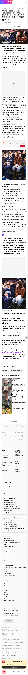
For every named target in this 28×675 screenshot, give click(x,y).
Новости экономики (9, 535)
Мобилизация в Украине (11, 517)
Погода (5, 493)
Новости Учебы (8, 565)
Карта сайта (17, 471)
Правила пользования (7, 462)
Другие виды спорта (9, 600)
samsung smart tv (16, 634)
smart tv (6, 634)
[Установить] (14, 664)
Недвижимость (8, 580)
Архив (16, 469)
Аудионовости (7, 492)
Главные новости (8, 484)
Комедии (6, 559)
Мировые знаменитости (12, 6)
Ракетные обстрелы (8, 500)
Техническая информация (18, 458)
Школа (5, 569)
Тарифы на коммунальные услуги (12, 542)
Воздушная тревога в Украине (11, 506)
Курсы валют (7, 538)
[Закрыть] (25, 661)
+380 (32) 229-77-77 (10, 654)
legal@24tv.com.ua (18, 655)
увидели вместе (12, 337)
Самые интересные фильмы (10, 553)
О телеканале (5, 455)
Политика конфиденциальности (6, 465)
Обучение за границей (9, 575)
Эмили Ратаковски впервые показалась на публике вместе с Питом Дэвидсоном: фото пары (22, 6)
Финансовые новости (9, 540)
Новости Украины (8, 486)
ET (19, 222)
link (15, 432)
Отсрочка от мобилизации (10, 526)
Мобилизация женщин (9, 522)
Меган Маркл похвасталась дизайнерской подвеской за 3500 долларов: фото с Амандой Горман (13, 99)
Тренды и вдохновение (9, 585)
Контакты (17, 461)
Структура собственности (18, 466)
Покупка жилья (7, 584)
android (6, 630)
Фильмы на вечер (8, 557)
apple (16, 630)
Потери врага (7, 512)
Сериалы (6, 560)
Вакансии (17, 463)
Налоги (6, 544)
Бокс (5, 592)
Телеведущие (5, 457)
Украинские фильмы (9, 555)
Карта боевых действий (9, 502)
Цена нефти (7, 536)
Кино (5, 551)
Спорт (5, 590)
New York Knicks (12, 22)
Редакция (4, 450)
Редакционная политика (7, 452)
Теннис (5, 596)
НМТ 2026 (6, 571)
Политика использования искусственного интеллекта (5, 469)
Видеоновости (7, 490)
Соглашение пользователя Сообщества (18, 451)
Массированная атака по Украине (12, 508)
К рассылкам (9, 620)
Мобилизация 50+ (8, 520)
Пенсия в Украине (8, 546)
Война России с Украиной (11, 498)
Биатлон (6, 598)
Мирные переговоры (9, 504)
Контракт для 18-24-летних (10, 524)
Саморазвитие (7, 573)
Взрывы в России (8, 510)
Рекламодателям (5, 459)
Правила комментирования (19, 455)
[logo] (9, 2)
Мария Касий (8, 19)
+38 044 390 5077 (19, 426)
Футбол (6, 594)
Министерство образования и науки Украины (15, 567)
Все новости (7, 482)
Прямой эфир (7, 488)
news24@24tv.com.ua (7, 426)
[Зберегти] (24, 26)
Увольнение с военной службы (11, 518)
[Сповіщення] (26, 2)
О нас (3, 448)
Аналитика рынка (8, 582)
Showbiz (3, 6)
